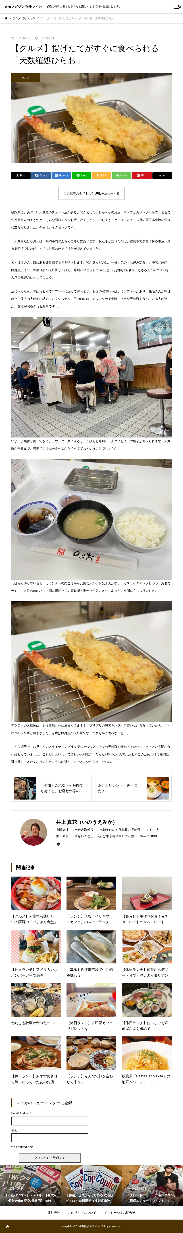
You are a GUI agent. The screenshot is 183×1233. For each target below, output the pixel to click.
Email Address (21, 1113)
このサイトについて (82, 1212)
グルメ (26, 77)
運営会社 (54, 1212)
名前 (14, 1130)
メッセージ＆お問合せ (119, 1212)
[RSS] (8, 1226)
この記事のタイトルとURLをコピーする (91, 193)
